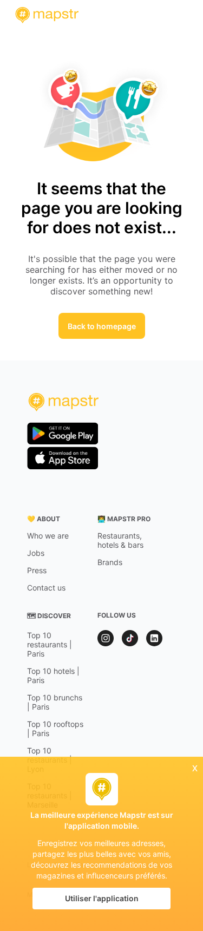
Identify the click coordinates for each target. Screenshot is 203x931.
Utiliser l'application (102, 898)
